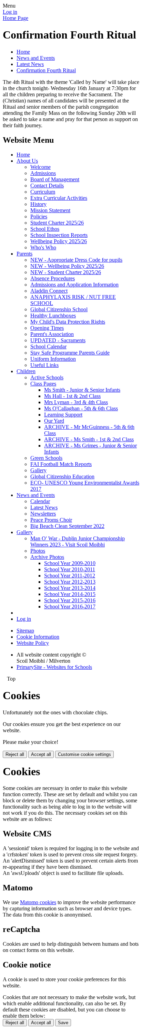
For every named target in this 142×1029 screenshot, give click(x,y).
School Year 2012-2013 (69, 582)
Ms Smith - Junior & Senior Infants (82, 390)
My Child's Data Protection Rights (67, 322)
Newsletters (43, 514)
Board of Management (54, 179)
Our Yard (54, 421)
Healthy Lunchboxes (53, 315)
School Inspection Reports (59, 235)
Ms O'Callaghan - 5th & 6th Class (81, 408)
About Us (27, 161)
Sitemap (25, 630)
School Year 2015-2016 (69, 600)
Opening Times (47, 328)
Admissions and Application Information (74, 285)
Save (63, 1022)
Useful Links (44, 365)
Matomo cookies (38, 902)
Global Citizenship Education (62, 476)
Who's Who (43, 247)
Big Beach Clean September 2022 (67, 526)
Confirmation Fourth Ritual (46, 70)
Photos (37, 551)
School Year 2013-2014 (69, 588)
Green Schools (46, 458)
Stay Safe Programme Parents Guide (70, 353)
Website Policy (33, 643)
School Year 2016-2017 (69, 606)
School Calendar (48, 346)
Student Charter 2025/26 (57, 223)
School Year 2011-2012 (69, 575)
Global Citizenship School (59, 309)
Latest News (30, 64)
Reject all (15, 754)
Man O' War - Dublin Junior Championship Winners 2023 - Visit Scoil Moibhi (77, 541)
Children (26, 371)
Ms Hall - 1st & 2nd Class (72, 396)
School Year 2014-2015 (69, 594)
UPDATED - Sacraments (57, 340)
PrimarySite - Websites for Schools (54, 667)
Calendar (40, 501)
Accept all (41, 754)
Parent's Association (52, 334)
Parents (24, 254)
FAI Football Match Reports (61, 464)
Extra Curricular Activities (58, 198)
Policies (38, 216)
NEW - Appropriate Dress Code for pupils (76, 260)
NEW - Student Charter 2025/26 (65, 272)
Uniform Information (53, 359)
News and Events (36, 58)
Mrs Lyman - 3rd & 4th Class (76, 402)
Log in (10, 12)
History (38, 204)
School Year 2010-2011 (69, 569)
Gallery (38, 470)
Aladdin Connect (49, 291)
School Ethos (44, 229)
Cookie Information (38, 637)
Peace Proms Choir (51, 520)
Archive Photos (47, 557)
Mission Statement (50, 210)
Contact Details (47, 185)
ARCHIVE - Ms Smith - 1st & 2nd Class (89, 439)
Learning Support (63, 415)
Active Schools (46, 377)
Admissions (43, 173)
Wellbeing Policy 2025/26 (58, 241)
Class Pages (43, 384)
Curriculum (42, 192)
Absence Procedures (52, 278)
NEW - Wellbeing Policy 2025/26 (67, 266)
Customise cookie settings (84, 754)
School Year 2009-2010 (69, 563)
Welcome (40, 167)
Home (23, 52)
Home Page (15, 18)
